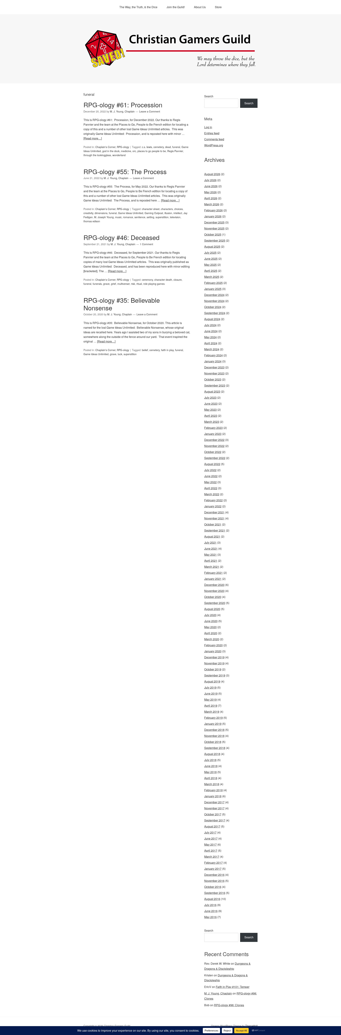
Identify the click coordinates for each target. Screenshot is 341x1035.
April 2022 (210, 488)
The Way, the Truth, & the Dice (138, 7)
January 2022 (212, 506)
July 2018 (210, 760)
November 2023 (214, 373)
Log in (208, 127)
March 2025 (211, 277)
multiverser (123, 283)
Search (208, 96)
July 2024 (210, 325)
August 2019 (212, 681)
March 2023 (211, 422)
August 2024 (212, 319)
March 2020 (211, 639)
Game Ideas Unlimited (130, 213)
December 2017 (214, 802)
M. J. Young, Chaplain (218, 993)
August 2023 (212, 391)
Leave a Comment (149, 111)
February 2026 (213, 210)
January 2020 (212, 651)
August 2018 (212, 754)
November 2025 (214, 228)
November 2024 (214, 301)
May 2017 (210, 844)
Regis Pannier (175, 151)
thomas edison (91, 221)
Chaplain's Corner (105, 147)
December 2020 (214, 585)
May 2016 (210, 917)
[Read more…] (92, 138)
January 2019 (212, 724)
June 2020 (211, 621)
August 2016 (212, 899)
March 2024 (211, 349)
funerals (97, 283)
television (175, 217)
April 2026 (210, 198)
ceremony (147, 279)
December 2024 (214, 295)
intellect (178, 213)
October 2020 (212, 597)
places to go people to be (151, 151)
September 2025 (214, 240)
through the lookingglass (97, 155)
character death (163, 279)
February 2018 (213, 790)
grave (106, 283)
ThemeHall (251, 1026)
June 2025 (211, 259)
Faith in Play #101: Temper (232, 987)
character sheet (150, 209)
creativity (88, 213)
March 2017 (211, 857)
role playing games (154, 283)
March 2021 (211, 567)
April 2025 (210, 271)
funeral (176, 147)
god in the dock (111, 151)
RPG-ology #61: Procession (122, 104)
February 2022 (213, 500)
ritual (139, 283)
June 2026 (211, 186)
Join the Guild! (176, 7)
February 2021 (213, 573)
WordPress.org (213, 145)
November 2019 (214, 663)
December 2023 (214, 367)
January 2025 (212, 289)
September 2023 (214, 385)
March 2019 (211, 712)
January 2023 (212, 434)
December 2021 (214, 512)
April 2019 (210, 706)
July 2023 (210, 397)
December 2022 (214, 440)
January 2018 (212, 796)
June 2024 (211, 331)
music (118, 217)
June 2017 (211, 838)
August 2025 (212, 246)
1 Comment (146, 244)
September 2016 (214, 893)
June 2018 (211, 766)
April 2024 (210, 343)
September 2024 (214, 313)
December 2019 (214, 657)
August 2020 (212, 609)
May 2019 (210, 699)
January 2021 (212, 579)
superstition (162, 217)
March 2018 (211, 784)
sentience (139, 217)
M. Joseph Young (104, 217)
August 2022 (212, 464)
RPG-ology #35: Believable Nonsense (121, 303)
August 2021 (212, 536)
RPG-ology (123, 147)
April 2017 (210, 850)
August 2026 (212, 174)
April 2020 (210, 633)
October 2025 (212, 234)
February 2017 (213, 863)
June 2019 (211, 693)
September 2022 (214, 458)
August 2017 (212, 826)
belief (145, 350)
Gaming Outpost (154, 213)
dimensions (101, 213)
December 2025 (214, 222)
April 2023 (210, 416)
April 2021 (210, 561)
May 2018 (210, 772)
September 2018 (214, 748)
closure (178, 279)
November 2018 (214, 736)
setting (150, 217)
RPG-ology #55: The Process (125, 171)
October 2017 (212, 814)
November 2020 (214, 591)
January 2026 (212, 216)
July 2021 (210, 542)
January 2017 (212, 869)
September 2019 (214, 675)
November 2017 (214, 808)
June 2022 (211, 476)
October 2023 (212, 379)
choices (178, 209)
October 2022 (212, 452)
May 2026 (210, 192)
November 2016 (214, 881)
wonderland (119, 155)
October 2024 (212, 307)
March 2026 (211, 204)
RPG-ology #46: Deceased (121, 237)
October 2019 (212, 669)
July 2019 (210, 687)
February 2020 (213, 645)
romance (128, 217)
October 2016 (212, 887)
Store (218, 7)
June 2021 (211, 548)
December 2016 (214, 875)
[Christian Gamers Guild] (170, 66)
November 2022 (214, 446)
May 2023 (210, 410)
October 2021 (212, 524)
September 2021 (214, 530)
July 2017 (210, 832)
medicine (126, 151)
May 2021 (210, 554)
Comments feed (214, 139)
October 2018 (212, 742)
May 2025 (210, 265)
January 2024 (212, 361)
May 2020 (210, 627)
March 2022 (211, 494)
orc (134, 151)
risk (133, 283)
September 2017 (214, 820)
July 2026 (210, 180)
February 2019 (213, 718)
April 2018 (210, 778)
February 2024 (213, 355)
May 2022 (210, 482)
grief (113, 283)
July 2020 (210, 615)
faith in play (167, 350)
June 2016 (211, 911)
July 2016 (210, 905)
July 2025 (210, 252)
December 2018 (214, 730)
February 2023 (213, 428)
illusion (168, 213)
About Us (200, 7)
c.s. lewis (147, 147)
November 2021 (214, 518)
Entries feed (211, 133)
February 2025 (213, 283)
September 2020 (214, 603)
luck (120, 354)
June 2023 (211, 403)
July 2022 (210, 470)
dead (168, 147)
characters (167, 209)
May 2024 (210, 337)
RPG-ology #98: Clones (229, 1005)
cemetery (158, 147)
